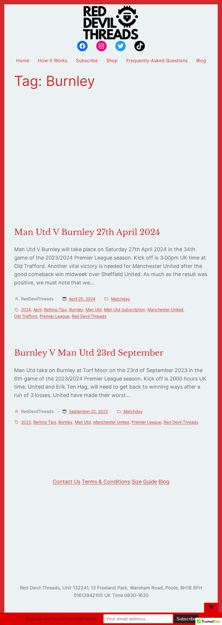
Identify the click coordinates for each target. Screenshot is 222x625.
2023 (26, 422)
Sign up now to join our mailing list (61, 619)
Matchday (120, 298)
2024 (26, 309)
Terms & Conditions (106, 482)
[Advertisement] (111, 158)
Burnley (76, 309)
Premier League (54, 316)
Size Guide (144, 482)
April (37, 309)
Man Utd (94, 309)
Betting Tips (55, 309)
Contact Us (66, 482)
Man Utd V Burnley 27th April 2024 (87, 232)
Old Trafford (25, 316)
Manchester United (165, 309)
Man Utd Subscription (124, 309)
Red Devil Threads (89, 316)
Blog (163, 482)
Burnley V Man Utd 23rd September (88, 353)
